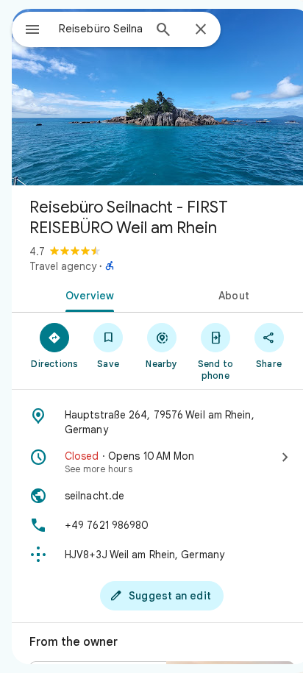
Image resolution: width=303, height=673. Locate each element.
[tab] (87, 294)
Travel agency (62, 266)
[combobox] (101, 29)
